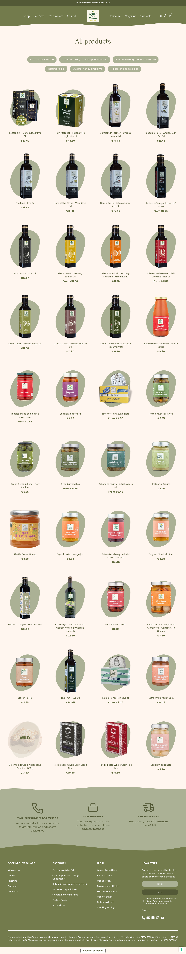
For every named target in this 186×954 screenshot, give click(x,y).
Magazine (130, 16)
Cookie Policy (104, 880)
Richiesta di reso (105, 902)
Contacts (145, 16)
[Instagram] (157, 917)
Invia (160, 892)
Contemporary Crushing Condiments (84, 59)
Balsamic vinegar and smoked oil (135, 59)
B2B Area (39, 16)
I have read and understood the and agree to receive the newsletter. (161, 901)
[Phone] (143, 917)
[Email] (148, 917)
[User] (165, 16)
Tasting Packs (56, 69)
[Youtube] (162, 917)
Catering (12, 886)
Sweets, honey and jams (87, 69)
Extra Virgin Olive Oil (42, 59)
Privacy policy (104, 875)
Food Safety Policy (107, 891)
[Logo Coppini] (93, 16)
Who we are (55, 16)
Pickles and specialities (124, 69)
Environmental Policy (108, 886)
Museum (115, 16)
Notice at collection (93, 950)
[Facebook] (153, 917)
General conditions (107, 870)
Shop (27, 16)
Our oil (71, 16)
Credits (146, 910)
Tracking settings (106, 907)
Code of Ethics (104, 896)
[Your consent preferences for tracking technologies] (181, 949)
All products (58, 905)
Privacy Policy (152, 901)
